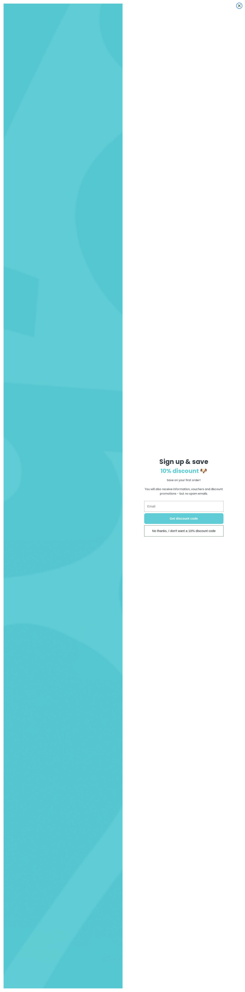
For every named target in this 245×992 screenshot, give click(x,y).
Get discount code (184, 518)
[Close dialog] (239, 6)
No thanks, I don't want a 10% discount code (184, 531)
